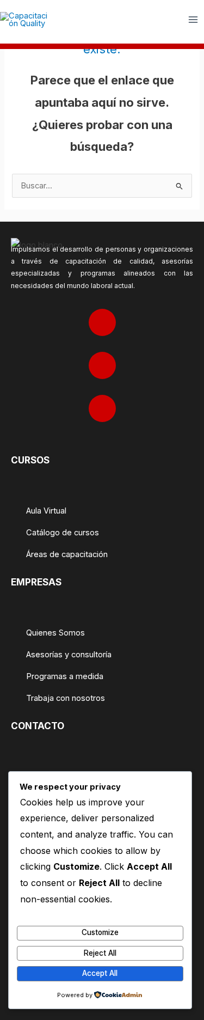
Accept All (100, 973)
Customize (100, 932)
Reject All (100, 953)
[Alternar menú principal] (193, 19)
